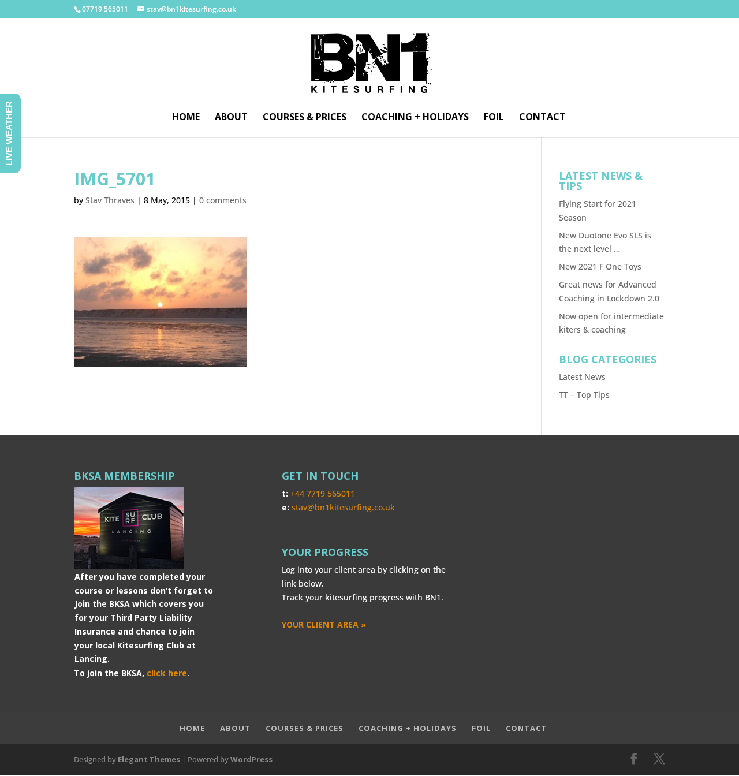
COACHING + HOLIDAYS (415, 118)
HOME (186, 118)
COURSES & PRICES (304, 118)
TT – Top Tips (584, 394)
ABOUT (231, 118)
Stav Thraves (110, 200)
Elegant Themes (149, 759)
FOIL (494, 118)
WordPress (251, 759)
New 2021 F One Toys (600, 266)
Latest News (582, 376)
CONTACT (542, 118)
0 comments (223, 200)
